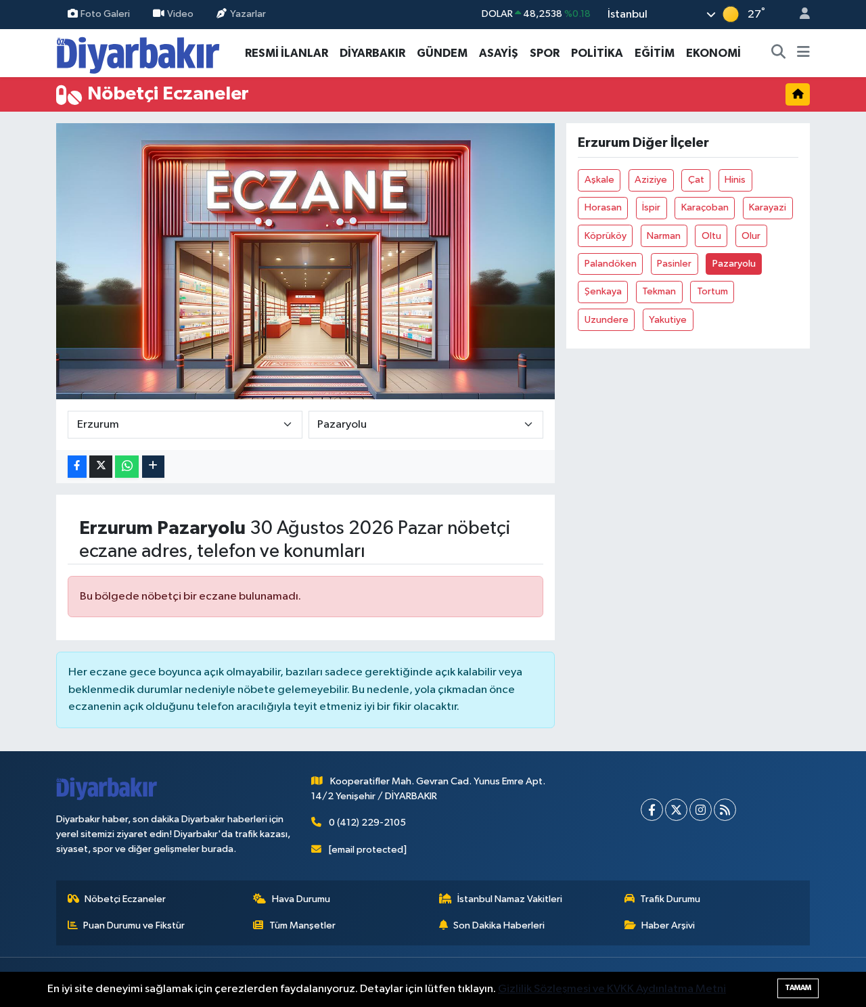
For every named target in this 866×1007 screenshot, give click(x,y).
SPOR (545, 53)
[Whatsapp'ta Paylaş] (127, 466)
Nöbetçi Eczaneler (125, 899)
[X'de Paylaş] (100, 466)
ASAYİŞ (498, 53)
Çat (696, 180)
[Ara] (779, 53)
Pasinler (674, 264)
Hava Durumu (301, 899)
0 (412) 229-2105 (367, 823)
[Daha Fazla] (153, 466)
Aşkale (599, 180)
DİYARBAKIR (372, 53)
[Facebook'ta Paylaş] (77, 466)
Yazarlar (248, 14)
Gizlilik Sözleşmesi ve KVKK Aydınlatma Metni (612, 989)
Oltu (711, 236)
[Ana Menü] (803, 53)
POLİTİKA (597, 53)
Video (180, 14)
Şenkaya (603, 291)
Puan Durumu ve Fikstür (134, 925)
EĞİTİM (655, 53)
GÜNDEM (442, 53)
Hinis (735, 180)
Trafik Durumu (670, 899)
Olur (751, 236)
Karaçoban (705, 207)
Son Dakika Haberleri (499, 925)
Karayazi (767, 207)
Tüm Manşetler (302, 925)
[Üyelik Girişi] (799, 14)
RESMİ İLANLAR (286, 53)
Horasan (603, 207)
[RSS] (725, 810)
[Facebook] (652, 810)
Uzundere (607, 320)
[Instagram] (700, 810)
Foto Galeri (105, 14)
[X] (676, 810)
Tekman (659, 291)
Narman (664, 236)
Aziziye (651, 180)
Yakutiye (668, 320)
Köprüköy (605, 236)
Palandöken (611, 264)
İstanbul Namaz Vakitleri (509, 899)
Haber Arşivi (668, 925)
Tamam (798, 987)
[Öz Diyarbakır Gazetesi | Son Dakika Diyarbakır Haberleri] (138, 52)
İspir (651, 207)
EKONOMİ (713, 53)
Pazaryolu (734, 264)
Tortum (712, 291)
